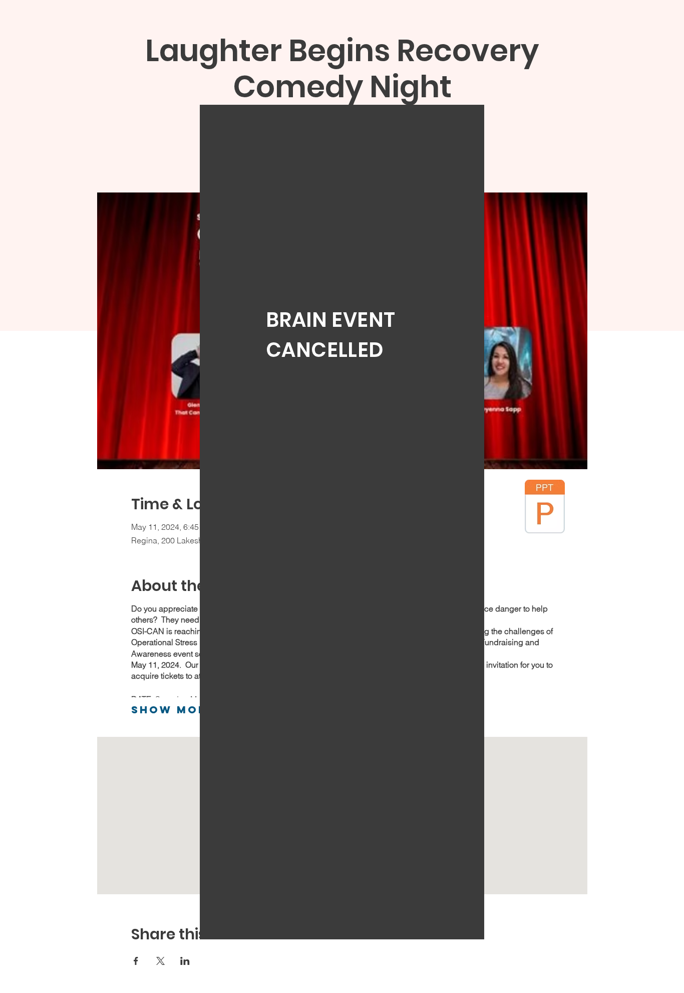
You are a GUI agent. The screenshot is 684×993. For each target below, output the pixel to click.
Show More (173, 709)
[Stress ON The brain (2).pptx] (544, 508)
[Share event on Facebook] (136, 961)
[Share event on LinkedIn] (185, 961)
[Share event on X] (160, 961)
